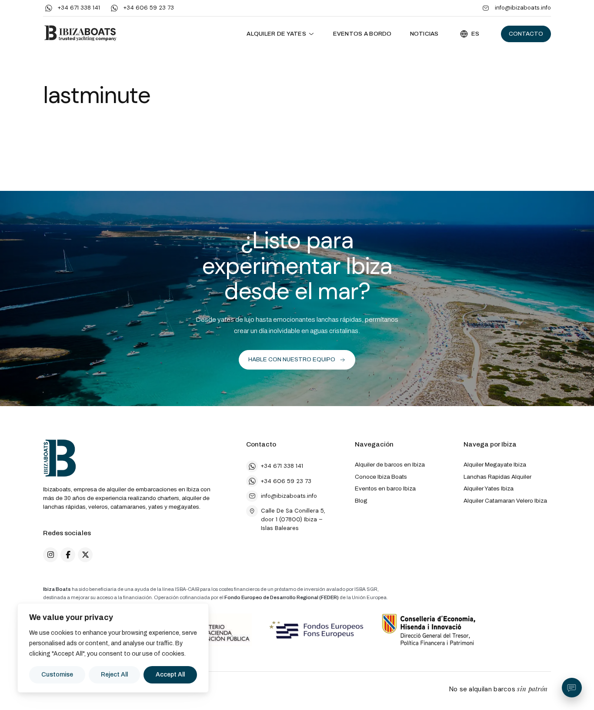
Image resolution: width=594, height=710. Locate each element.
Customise (57, 674)
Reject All (114, 674)
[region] (113, 648)
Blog (361, 500)
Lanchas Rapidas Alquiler (497, 476)
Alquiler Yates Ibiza (489, 488)
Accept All (170, 674)
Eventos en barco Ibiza (385, 488)
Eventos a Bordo (362, 33)
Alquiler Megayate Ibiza (495, 464)
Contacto (526, 33)
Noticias (424, 33)
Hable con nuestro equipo (291, 359)
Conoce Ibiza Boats (381, 476)
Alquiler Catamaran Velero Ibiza (505, 500)
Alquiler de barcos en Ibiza (390, 464)
